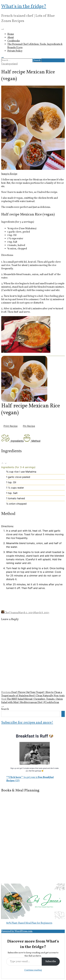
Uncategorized (9, 64)
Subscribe (50, 961)
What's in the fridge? (23, 6)
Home (10, 34)
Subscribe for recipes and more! (27, 722)
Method (35, 440)
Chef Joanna (11, 612)
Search (5, 709)
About (10, 37)
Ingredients (17, 440)
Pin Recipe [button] (29, 426)
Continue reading (33, 970)
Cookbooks (13, 41)
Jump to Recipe (9, 174)
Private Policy (14, 51)
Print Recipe (10, 426)
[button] (2, 463)
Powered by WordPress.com (16, 931)
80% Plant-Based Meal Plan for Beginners (29, 923)
